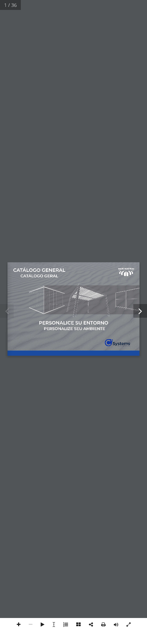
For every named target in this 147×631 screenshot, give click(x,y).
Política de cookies (42, 383)
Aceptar (73, 330)
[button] (136, 256)
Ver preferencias (73, 367)
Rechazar (73, 349)
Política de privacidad (80, 383)
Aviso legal (112, 383)
